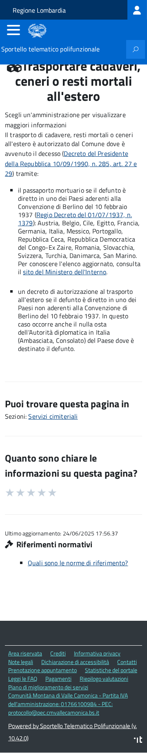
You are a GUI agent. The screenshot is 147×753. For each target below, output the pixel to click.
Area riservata (25, 653)
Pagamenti (58, 678)
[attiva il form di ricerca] (135, 49)
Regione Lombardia (39, 10)
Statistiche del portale (111, 670)
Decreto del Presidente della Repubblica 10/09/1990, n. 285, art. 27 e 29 (71, 164)
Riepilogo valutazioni (104, 678)
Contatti (127, 661)
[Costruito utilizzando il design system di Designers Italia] (138, 740)
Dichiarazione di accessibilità (75, 661)
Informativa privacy (97, 653)
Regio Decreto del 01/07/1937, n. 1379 (75, 219)
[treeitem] (137, 10)
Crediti (58, 653)
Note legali (20, 661)
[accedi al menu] (13, 29)
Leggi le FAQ (22, 678)
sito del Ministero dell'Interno (64, 272)
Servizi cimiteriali (53, 416)
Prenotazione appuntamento (42, 670)
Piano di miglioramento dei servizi (48, 687)
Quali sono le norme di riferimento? (78, 563)
